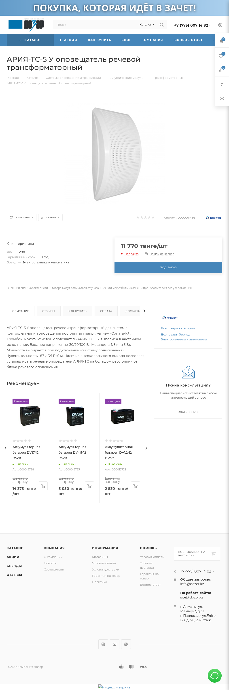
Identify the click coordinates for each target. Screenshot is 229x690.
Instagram (103, 644)
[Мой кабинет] (220, 25)
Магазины (100, 557)
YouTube (114, 644)
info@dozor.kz (192, 584)
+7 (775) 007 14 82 (191, 25)
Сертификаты (54, 569)
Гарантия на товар (106, 575)
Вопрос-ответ (150, 584)
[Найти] (161, 24)
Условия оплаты (104, 563)
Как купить (77, 311)
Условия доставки (105, 569)
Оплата (106, 311)
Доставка (133, 311)
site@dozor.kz (192, 597)
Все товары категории (178, 328)
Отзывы (48, 311)
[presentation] (5, 448)
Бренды (14, 566)
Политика (99, 582)
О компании (53, 557)
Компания (54, 548)
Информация (105, 548)
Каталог (15, 548)
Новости (50, 563)
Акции (13, 557)
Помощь (148, 548)
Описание (20, 311)
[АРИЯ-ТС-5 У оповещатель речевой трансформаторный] (114, 153)
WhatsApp (126, 644)
